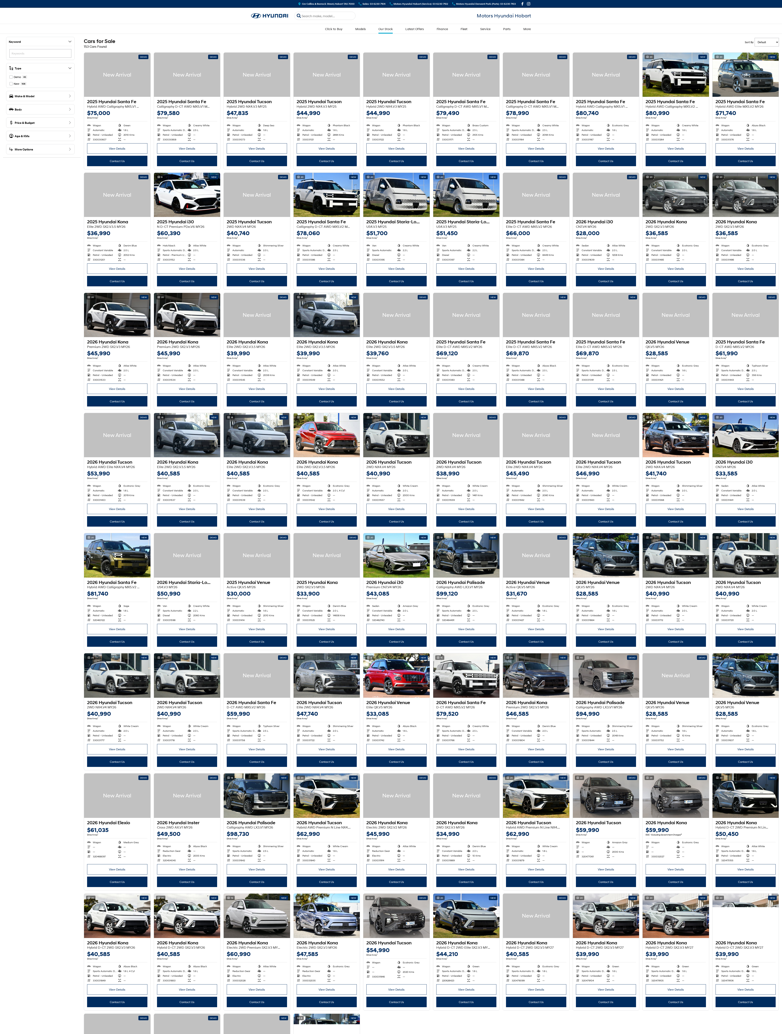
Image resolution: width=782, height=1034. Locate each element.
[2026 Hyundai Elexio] (117, 795)
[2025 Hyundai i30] (187, 195)
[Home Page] (269, 15)
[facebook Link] (522, 3)
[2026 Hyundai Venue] (676, 315)
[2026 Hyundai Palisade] (466, 555)
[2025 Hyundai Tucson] (257, 75)
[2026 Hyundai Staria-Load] (187, 555)
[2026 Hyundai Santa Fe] (117, 555)
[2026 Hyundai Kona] (676, 195)
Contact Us (117, 161)
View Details (117, 148)
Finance (442, 29)
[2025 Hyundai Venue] (257, 555)
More (527, 29)
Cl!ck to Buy (334, 29)
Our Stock (385, 29)
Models (360, 29)
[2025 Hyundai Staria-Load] (396, 195)
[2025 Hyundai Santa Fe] (117, 75)
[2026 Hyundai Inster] (187, 795)
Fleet (464, 29)
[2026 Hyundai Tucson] (117, 435)
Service (485, 29)
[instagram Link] (528, 3)
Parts (506, 29)
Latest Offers (414, 29)
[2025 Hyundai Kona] (117, 195)
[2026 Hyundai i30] (606, 195)
